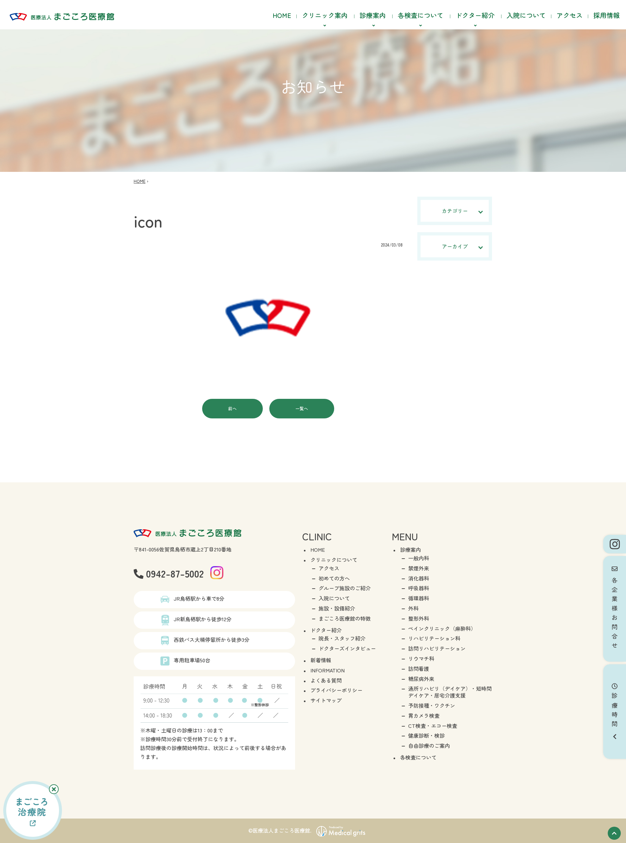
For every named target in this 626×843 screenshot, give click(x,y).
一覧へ (301, 408)
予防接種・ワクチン (431, 705)
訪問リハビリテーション (437, 648)
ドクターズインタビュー (347, 648)
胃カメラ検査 (424, 715)
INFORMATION (327, 670)
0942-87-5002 (173, 573)
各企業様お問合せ (614, 612)
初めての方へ (334, 578)
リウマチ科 (421, 658)
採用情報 (606, 15)
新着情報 (320, 660)
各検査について (418, 757)
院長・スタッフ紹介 (342, 638)
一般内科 (418, 558)
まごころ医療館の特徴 (345, 618)
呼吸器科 (418, 588)
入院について (526, 15)
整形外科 (418, 618)
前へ (232, 408)
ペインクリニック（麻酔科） (442, 628)
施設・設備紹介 (337, 608)
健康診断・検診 (426, 735)
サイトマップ (326, 700)
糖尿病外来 (421, 679)
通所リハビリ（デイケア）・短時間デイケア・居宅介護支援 (450, 692)
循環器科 (418, 598)
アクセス (570, 15)
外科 (413, 608)
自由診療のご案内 (429, 745)
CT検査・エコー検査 (432, 726)
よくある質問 (326, 680)
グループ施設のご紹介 (345, 588)
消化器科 (418, 578)
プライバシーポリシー (336, 690)
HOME (282, 15)
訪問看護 (418, 668)
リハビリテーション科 (434, 638)
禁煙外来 (418, 568)
